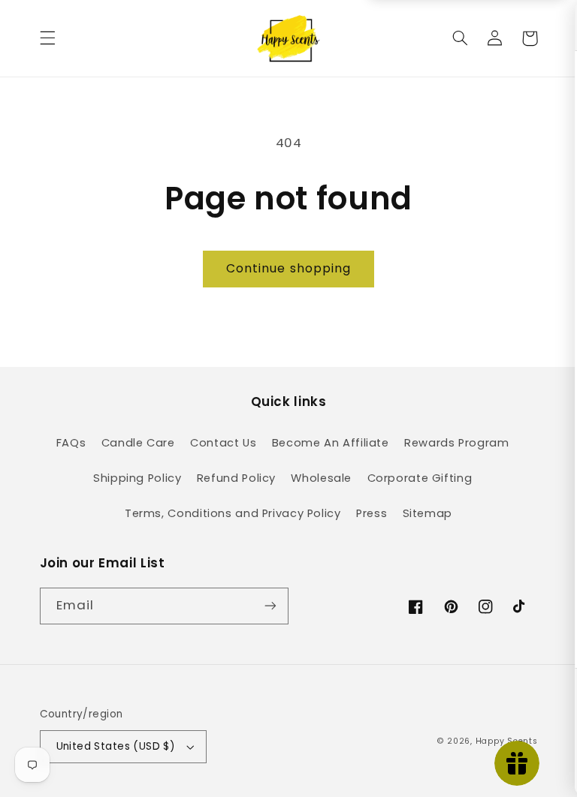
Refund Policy (236, 478)
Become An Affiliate (330, 442)
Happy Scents (507, 741)
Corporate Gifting (420, 478)
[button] (47, 38)
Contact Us (223, 442)
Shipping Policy (137, 478)
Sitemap (427, 513)
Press (371, 513)
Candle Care (138, 442)
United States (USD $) (116, 746)
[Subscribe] (270, 606)
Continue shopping (288, 268)
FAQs (71, 442)
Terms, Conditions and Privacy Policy (233, 513)
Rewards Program (456, 442)
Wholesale (321, 478)
